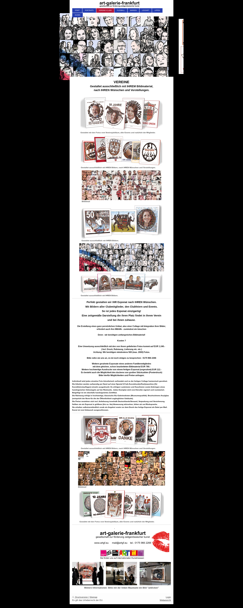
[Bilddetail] (121, 185)
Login (168, 597)
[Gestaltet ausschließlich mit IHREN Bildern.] (122, 221)
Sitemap (93, 597)
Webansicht (165, 600)
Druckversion (81, 597)
